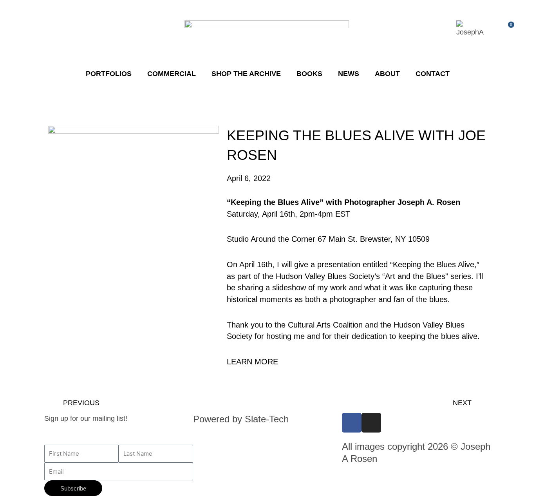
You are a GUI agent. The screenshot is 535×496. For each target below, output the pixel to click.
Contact (433, 74)
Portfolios (109, 74)
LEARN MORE (252, 361)
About (387, 74)
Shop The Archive (246, 74)
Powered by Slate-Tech (241, 419)
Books (309, 74)
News (348, 74)
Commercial (171, 74)
